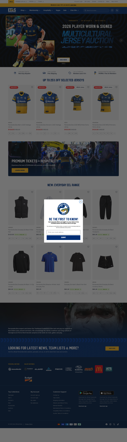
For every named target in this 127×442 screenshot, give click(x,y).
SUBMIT (63, 237)
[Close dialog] (80, 201)
